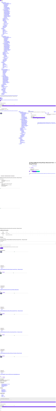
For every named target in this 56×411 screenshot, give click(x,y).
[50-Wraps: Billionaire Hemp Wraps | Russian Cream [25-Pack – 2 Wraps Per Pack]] (14, 251)
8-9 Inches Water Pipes (6, 41)
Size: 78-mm (4, 83)
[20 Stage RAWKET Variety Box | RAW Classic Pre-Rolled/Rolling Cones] (14, 356)
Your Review (1, 241)
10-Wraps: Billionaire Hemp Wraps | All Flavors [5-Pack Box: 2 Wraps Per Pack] (11, 353)
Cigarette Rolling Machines (6, 19)
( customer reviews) (34, 165)
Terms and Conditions (4, 391)
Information (3, 62)
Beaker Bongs (5, 6)
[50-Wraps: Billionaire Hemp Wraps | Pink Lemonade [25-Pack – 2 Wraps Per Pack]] (14, 293)
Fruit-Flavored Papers (6, 14)
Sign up (55, 111)
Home (2, 1)
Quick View (2, 308)
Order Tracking (3, 396)
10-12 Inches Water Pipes (7, 8)
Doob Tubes (5, 22)
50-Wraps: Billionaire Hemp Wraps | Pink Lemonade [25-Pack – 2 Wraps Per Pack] (11, 310)
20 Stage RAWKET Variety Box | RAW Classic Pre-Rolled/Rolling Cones (10, 374)
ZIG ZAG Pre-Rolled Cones (7, 11)
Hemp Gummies (4, 25)
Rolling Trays (4, 20)
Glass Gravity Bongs (6, 4)
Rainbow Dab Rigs (6, 5)
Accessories (4, 27)
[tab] (3, 176)
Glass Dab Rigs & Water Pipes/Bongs (7, 3)
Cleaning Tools (4, 60)
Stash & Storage (4, 54)
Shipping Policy (4, 30)
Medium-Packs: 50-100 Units (7, 49)
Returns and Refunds (5, 31)
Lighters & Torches (5, 26)
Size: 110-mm (5, 17)
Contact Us (4, 29)
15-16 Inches (4, 75)
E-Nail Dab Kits (6, 24)
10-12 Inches (4, 74)
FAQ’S (3, 33)
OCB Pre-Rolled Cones (6, 44)
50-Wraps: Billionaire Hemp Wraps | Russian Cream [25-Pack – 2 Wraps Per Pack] (11, 269)
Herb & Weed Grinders (5, 18)
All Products (3, 28)
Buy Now (38, 171)
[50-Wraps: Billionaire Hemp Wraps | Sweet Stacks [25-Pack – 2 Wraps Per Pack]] (14, 314)
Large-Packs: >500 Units (7, 16)
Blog (3, 65)
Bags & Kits (5, 55)
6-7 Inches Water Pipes (6, 7)
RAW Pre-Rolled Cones (6, 10)
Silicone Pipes (4, 72)
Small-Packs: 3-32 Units (6, 15)
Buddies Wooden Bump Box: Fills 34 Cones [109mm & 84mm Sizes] (9, 289)
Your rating (1, 240)
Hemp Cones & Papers (5, 9)
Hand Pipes (4, 52)
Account (1, 99)
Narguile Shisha (6, 38)
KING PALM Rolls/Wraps (7, 13)
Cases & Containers (6, 23)
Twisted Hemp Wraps (6, 47)
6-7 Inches (4, 73)
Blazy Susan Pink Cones (6, 12)
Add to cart (34, 171)
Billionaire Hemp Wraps (6, 46)
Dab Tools (4, 57)
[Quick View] (4, 266)
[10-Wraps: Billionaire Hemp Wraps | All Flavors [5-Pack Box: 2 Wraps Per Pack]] (14, 335)
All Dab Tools (4, 88)
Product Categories (4, 2)
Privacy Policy (4, 32)
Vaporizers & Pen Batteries (6, 36)
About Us (4, 63)
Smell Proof (5, 21)
